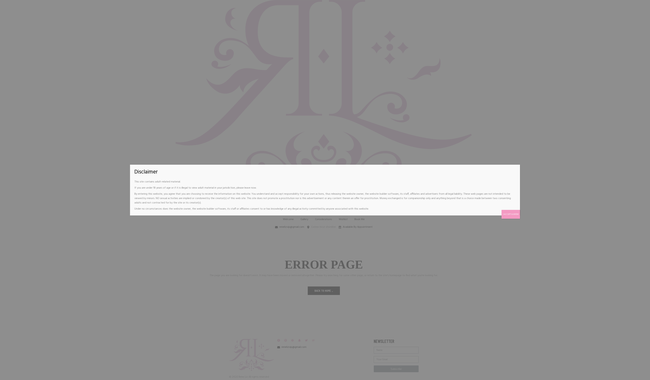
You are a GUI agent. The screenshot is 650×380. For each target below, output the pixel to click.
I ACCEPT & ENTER (511, 214)
